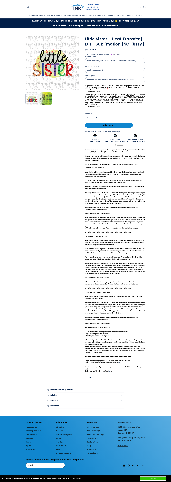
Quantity (88, 113)
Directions (123, 445)
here (119, 363)
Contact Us (61, 446)
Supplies (29, 438)
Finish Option (90, 76)
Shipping (60, 427)
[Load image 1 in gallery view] (32, 98)
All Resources (93, 427)
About (59, 438)
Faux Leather (31, 427)
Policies (59, 431)
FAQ (58, 449)
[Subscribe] (62, 465)
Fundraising (92, 453)
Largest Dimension (92, 66)
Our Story (60, 442)
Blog (89, 446)
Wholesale (91, 449)
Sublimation (31, 435)
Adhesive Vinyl (93, 431)
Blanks (29, 442)
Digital (29, 446)
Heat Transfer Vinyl (95, 435)
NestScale (120, 145)
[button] (28, 7)
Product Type (90, 57)
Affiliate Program (64, 435)
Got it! (153, 478)
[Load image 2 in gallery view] (45, 98)
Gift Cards (30, 449)
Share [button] (90, 377)
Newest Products (63, 453)
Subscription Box (33, 431)
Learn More (76, 478)
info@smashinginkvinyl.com (132, 438)
